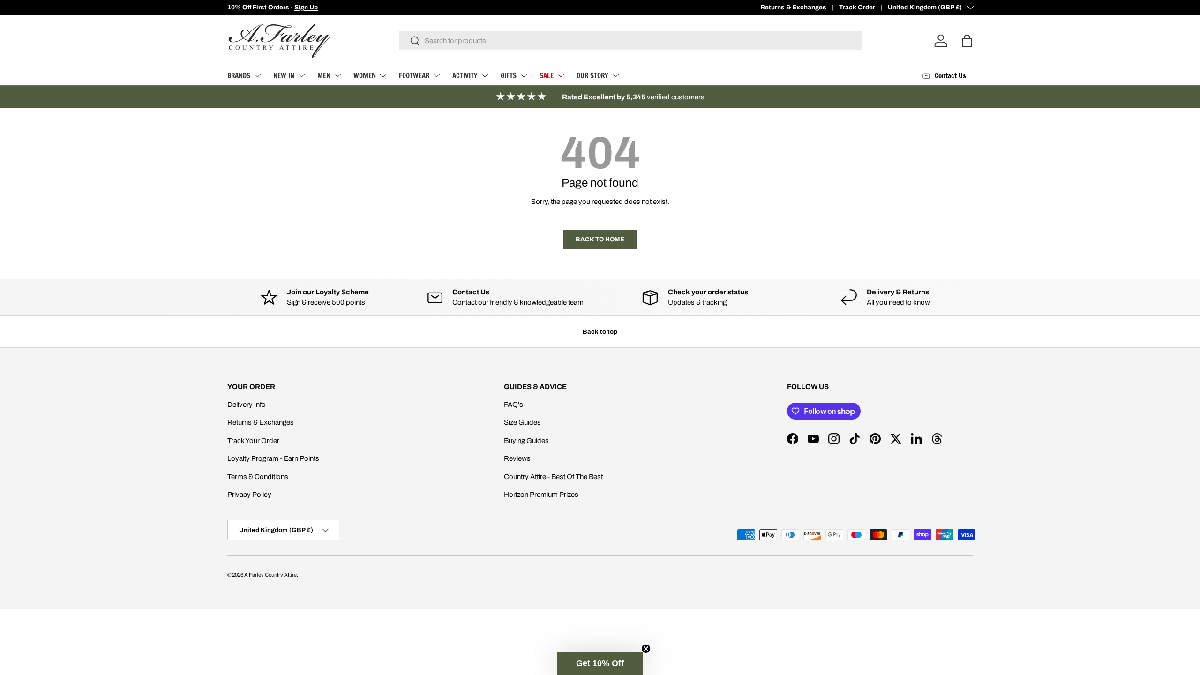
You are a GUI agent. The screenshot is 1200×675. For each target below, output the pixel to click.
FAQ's (513, 404)
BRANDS (238, 76)
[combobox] (630, 40)
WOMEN (364, 76)
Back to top (600, 331)
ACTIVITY (465, 76)
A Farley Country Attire (270, 575)
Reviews (517, 458)
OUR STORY (592, 76)
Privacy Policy (249, 494)
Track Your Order (253, 440)
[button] (600, 663)
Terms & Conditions (257, 476)
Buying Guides (526, 440)
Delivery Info (246, 404)
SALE (547, 76)
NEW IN (283, 76)
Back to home (600, 239)
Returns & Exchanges (793, 7)
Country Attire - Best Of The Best (553, 476)
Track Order (857, 7)
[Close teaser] (646, 648)
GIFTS (509, 76)
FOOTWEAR (414, 76)
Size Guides (522, 422)
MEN (323, 76)
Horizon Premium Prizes (541, 494)
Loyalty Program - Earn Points (273, 458)
